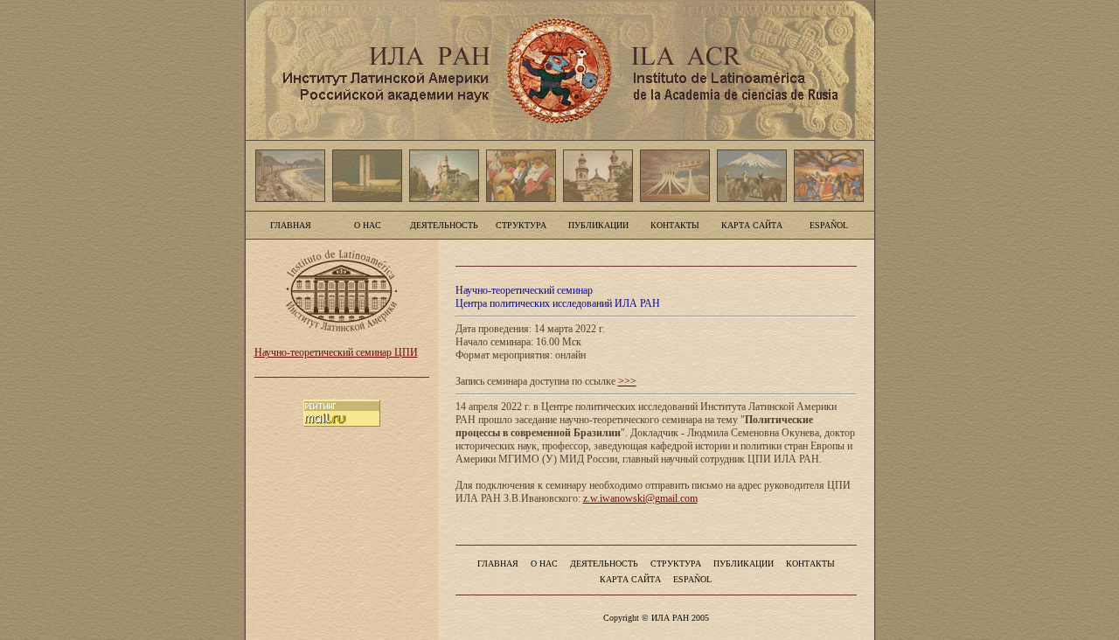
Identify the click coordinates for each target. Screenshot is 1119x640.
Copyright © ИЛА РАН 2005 (656, 618)
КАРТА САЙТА (751, 225)
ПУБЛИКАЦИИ (598, 225)
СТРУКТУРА (521, 225)
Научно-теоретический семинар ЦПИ (336, 352)
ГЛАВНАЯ (290, 225)
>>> (627, 381)
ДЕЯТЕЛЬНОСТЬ (444, 225)
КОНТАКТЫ (674, 225)
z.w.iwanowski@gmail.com (640, 498)
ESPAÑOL (829, 225)
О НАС (367, 225)
